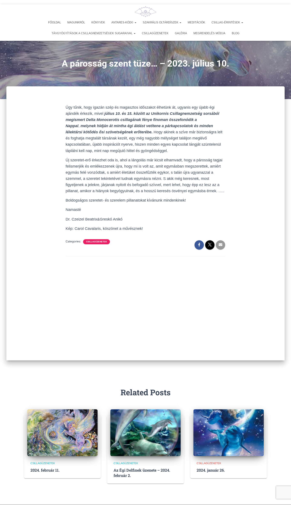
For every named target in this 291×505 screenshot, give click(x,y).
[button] (135, 22)
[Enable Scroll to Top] (282, 496)
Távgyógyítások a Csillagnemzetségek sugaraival (92, 33)
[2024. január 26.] (228, 432)
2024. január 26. (211, 470)
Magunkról (76, 22)
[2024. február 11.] (62, 432)
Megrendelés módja (209, 33)
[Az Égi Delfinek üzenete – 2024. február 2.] (145, 432)
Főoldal (54, 22)
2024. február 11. (45, 470)
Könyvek (98, 22)
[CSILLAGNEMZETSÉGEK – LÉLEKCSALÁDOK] (145, 11)
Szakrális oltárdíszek (161, 22)
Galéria (181, 33)
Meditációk (196, 22)
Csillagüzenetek (155, 33)
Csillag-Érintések (226, 22)
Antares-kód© (122, 22)
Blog (235, 33)
